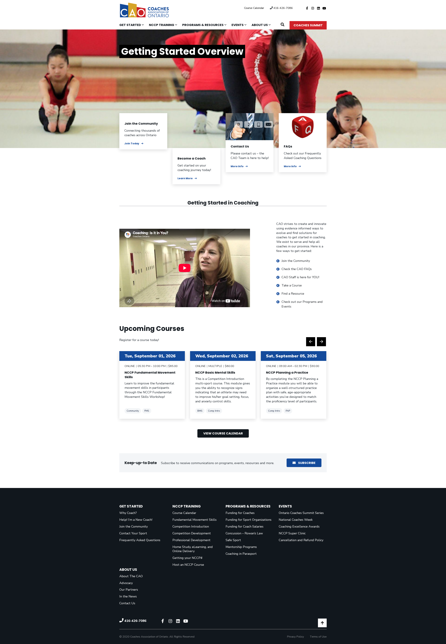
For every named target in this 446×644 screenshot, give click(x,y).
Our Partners (128, 590)
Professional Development (191, 540)
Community (132, 410)
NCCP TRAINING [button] (164, 24)
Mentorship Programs (241, 547)
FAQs (288, 146)
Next (321, 341)
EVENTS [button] (240, 24)
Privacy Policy (295, 637)
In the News (128, 596)
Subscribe (306, 463)
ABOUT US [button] (262, 24)
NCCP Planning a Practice (287, 372)
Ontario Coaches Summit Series (301, 513)
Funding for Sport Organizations (248, 520)
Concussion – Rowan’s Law (244, 533)
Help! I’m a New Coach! (135, 520)
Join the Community (141, 123)
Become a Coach (192, 158)
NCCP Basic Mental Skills (215, 372)
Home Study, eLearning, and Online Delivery (192, 549)
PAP (288, 410)
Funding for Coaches (240, 513)
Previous (310, 341)
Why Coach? (128, 513)
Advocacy (126, 583)
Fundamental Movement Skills (194, 520)
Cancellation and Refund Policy (301, 540)
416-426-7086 (283, 8)
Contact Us (240, 146)
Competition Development (191, 533)
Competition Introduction (190, 526)
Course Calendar (254, 8)
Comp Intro (214, 410)
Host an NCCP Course (188, 565)
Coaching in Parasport (241, 554)
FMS (146, 410)
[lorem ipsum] (250, 126)
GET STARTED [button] (132, 24)
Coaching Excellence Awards (299, 526)
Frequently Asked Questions (139, 540)
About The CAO (131, 576)
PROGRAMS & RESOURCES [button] (205, 24)
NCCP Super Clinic (292, 533)
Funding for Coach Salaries (244, 526)
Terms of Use (318, 637)
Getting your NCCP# (187, 558)
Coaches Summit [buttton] (308, 25)
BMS (199, 410)
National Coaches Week (296, 520)
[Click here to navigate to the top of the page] (322, 623)
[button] (282, 24)
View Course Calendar (223, 433)
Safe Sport (233, 540)
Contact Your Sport (133, 533)
